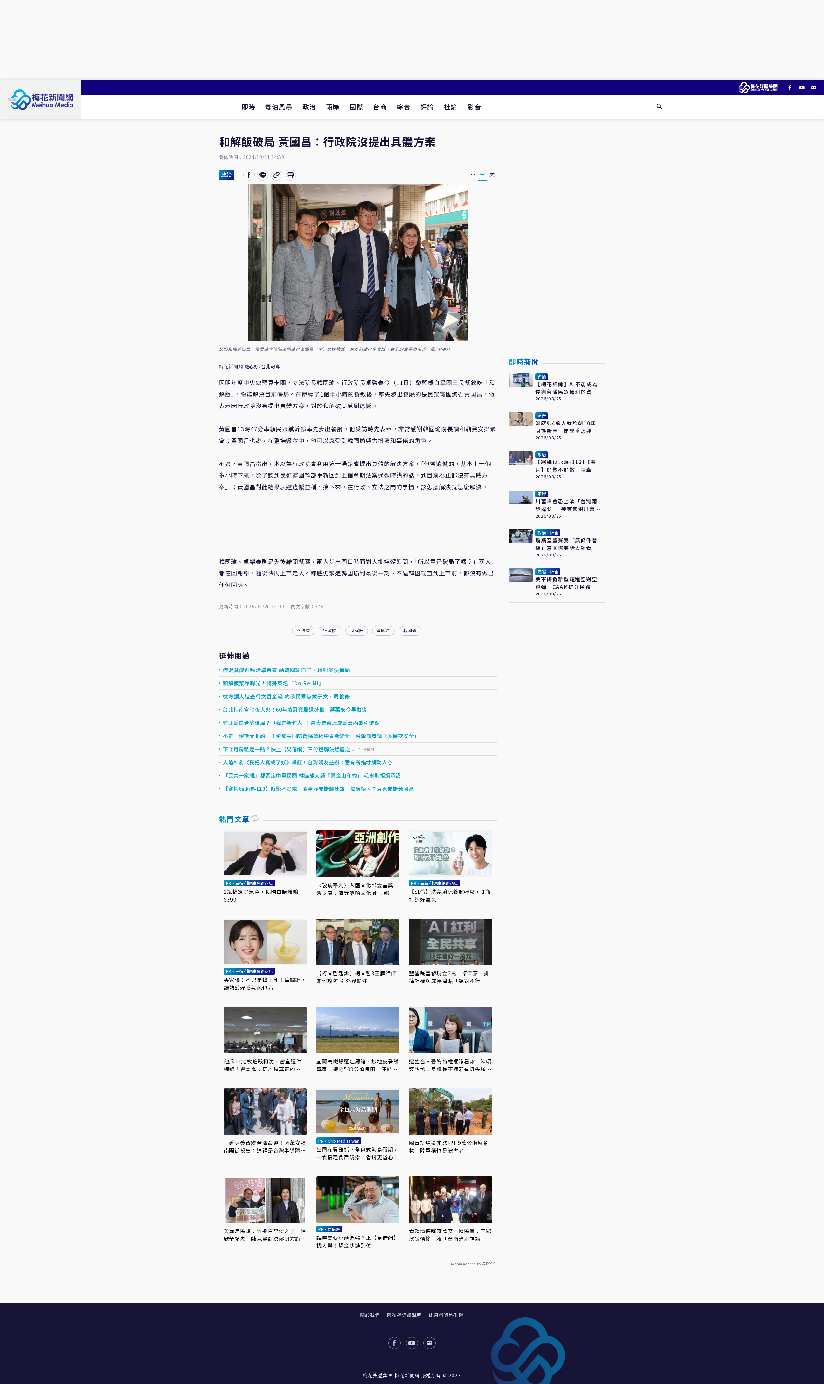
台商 (380, 106)
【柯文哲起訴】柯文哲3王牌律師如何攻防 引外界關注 (356, 977)
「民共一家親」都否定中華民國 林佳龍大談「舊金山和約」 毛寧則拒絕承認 (312, 775)
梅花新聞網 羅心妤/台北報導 (249, 366)
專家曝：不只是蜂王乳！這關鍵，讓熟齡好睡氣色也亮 (265, 983)
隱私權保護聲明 (404, 1315)
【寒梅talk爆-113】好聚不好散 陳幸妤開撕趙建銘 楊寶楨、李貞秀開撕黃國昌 (318, 788)
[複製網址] (276, 175)
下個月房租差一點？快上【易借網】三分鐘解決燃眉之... (289, 749)
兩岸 (333, 106)
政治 (309, 106)
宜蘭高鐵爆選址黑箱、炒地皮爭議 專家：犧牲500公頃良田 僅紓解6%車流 (357, 1065)
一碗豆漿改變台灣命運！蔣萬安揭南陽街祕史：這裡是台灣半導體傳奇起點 (265, 1146)
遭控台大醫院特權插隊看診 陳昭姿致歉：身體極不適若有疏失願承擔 (450, 1065)
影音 (474, 106)
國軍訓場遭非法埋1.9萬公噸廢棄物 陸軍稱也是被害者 (449, 1146)
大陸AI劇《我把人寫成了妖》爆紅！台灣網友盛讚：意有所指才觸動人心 (308, 762)
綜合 (403, 106)
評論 (427, 106)
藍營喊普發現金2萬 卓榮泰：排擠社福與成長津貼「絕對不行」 (449, 977)
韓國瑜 (410, 630)
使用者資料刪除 (446, 1315)
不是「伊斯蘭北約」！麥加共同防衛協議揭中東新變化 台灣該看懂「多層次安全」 (321, 736)
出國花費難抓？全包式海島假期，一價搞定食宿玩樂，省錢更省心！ (357, 1153)
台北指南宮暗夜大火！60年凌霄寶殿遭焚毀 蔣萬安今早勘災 (295, 709)
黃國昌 (383, 630)
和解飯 (356, 630)
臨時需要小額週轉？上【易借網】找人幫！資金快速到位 (357, 1241)
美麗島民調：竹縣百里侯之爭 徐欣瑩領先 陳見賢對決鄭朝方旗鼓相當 (265, 1234)
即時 (248, 106)
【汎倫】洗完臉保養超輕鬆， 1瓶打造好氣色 (450, 895)
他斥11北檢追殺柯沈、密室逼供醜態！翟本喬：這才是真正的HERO (263, 1065)
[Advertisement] (412, 40)
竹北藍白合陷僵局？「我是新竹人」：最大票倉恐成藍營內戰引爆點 (301, 722)
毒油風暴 (279, 106)
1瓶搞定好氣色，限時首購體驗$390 (261, 895)
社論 (451, 106)
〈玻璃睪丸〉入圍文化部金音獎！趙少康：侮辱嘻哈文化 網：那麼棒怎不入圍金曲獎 (357, 889)
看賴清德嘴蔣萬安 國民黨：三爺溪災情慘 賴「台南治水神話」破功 (450, 1234)
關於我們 (370, 1315)
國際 (356, 106)
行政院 (330, 630)
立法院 (303, 630)
